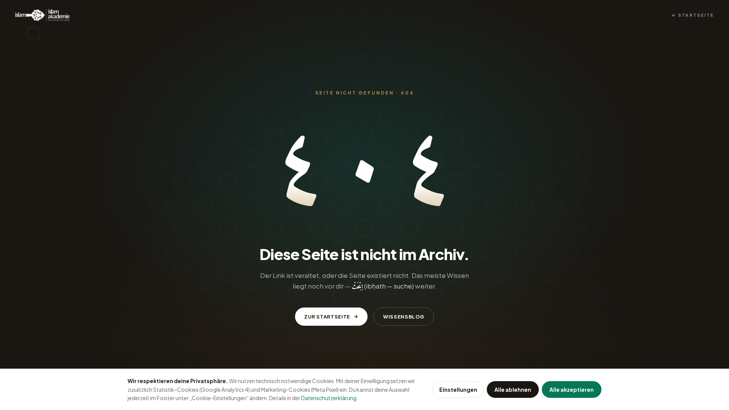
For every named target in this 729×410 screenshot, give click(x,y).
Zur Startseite (327, 317)
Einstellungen (458, 389)
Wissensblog (403, 317)
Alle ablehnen (512, 389)
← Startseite (693, 15)
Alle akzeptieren (571, 389)
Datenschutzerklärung (329, 397)
